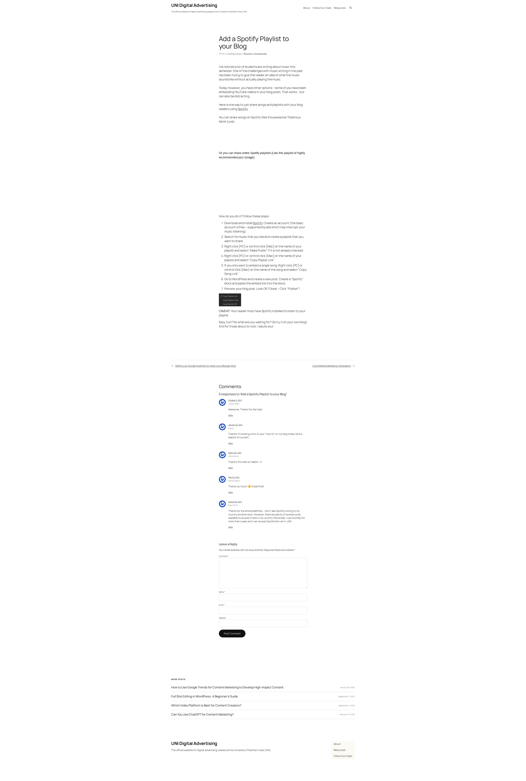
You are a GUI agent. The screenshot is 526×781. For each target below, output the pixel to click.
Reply (230, 415)
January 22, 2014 (235, 424)
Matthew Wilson (235, 53)
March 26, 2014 (234, 452)
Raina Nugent (234, 480)
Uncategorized (260, 53)
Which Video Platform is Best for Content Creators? (206, 705)
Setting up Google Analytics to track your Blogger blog (205, 365)
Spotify (242, 109)
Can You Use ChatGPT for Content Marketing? (202, 714)
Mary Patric (233, 505)
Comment (224, 556)
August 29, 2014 (235, 501)
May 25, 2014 (233, 477)
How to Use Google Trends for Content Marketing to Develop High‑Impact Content (227, 687)
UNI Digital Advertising (194, 5)
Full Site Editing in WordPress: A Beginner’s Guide (204, 696)
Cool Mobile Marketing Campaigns (331, 365)
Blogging (248, 53)
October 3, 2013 (235, 400)
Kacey (231, 428)
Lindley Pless (233, 403)
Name (222, 592)
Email (222, 605)
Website (222, 618)
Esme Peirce (233, 456)
